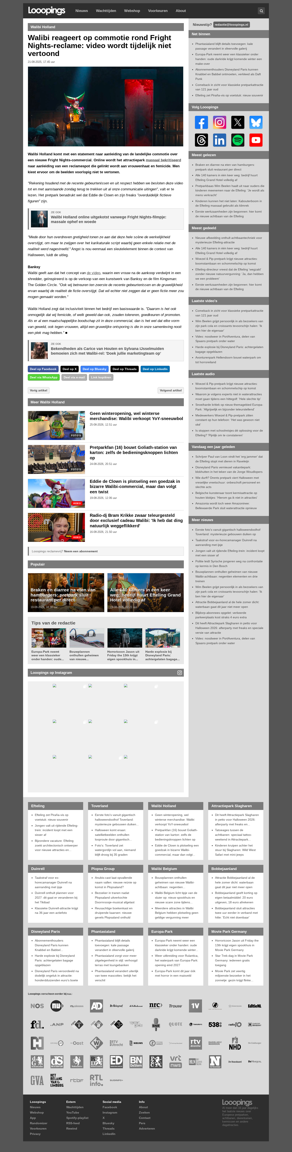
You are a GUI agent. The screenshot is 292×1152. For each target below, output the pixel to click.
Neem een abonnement (81, 551)
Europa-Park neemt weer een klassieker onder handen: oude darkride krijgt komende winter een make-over (228, 59)
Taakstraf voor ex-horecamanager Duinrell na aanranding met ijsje (53, 882)
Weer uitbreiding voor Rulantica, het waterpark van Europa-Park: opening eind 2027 (176, 960)
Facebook (110, 1107)
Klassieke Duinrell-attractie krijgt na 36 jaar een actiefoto (56, 911)
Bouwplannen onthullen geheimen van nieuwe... (84, 655)
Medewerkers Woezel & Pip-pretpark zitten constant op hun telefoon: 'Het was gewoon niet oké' (227, 420)
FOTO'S (76, 435)
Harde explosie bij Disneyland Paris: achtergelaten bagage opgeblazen (55, 960)
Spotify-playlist (77, 1118)
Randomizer (38, 1123)
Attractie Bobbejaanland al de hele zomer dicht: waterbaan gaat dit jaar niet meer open (235, 882)
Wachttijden (106, 11)
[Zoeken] (261, 11)
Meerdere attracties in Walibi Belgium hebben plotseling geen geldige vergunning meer (176, 913)
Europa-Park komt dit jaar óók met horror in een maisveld (175, 973)
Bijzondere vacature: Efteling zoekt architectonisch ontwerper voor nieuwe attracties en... (56, 845)
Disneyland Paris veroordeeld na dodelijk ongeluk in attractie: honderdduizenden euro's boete (57, 975)
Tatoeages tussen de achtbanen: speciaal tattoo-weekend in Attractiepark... (233, 834)
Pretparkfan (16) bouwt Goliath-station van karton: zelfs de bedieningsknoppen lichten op (134, 452)
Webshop (132, 11)
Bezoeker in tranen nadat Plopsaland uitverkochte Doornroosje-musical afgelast (114, 897)
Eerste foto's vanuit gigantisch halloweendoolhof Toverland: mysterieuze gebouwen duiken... (117, 819)
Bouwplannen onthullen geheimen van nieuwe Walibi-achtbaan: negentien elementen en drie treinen (226, 576)
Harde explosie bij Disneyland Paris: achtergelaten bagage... (162, 655)
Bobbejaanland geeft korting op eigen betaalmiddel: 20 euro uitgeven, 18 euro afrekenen (236, 897)
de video (93, 273)
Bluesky (108, 1123)
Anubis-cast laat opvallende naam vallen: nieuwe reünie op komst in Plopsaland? (115, 882)
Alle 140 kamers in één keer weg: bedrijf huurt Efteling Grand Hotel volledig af (145, 594)
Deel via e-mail (74, 377)
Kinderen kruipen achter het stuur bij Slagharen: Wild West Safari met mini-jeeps (235, 850)
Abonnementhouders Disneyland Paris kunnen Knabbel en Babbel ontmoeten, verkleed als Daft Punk (228, 74)
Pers (142, 1123)
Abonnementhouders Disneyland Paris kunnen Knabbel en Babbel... (51, 945)
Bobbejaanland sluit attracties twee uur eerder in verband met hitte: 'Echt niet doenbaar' (236, 913)
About (181, 11)
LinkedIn (109, 1134)
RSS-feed (73, 1123)
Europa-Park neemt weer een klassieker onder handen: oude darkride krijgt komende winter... (176, 945)
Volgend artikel (171, 390)
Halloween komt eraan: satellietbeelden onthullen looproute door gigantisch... (113, 834)
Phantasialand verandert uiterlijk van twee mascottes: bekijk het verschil (116, 975)
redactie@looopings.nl (231, 24)
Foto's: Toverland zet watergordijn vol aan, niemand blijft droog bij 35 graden (115, 850)
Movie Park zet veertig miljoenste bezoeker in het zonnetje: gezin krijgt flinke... (234, 975)
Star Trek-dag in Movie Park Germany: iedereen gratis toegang (234, 960)
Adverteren (147, 1128)
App (33, 1118)
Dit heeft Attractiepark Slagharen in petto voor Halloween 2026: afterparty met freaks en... (237, 819)
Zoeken (144, 1112)
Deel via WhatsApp (44, 377)
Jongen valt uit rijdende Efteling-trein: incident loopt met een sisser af (56, 830)
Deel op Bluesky (94, 369)
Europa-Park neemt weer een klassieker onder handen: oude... (47, 655)
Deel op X (70, 369)
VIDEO (77, 503)
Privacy (35, 1134)
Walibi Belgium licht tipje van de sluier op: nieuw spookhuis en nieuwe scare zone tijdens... (176, 897)
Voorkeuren (158, 11)
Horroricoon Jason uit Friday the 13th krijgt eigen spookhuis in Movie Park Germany (237, 945)
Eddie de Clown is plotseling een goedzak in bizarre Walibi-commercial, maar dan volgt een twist (135, 486)
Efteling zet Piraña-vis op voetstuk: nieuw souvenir (229, 95)
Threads (109, 1128)
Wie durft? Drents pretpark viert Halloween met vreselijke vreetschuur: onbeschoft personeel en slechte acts (227, 482)
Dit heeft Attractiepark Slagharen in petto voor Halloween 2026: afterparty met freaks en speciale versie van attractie (229, 628)
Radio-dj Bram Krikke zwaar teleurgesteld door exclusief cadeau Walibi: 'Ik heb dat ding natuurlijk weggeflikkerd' (136, 520)
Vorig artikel (38, 390)
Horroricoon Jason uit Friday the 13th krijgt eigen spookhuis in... (123, 655)
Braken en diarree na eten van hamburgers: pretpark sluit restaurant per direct (63, 594)
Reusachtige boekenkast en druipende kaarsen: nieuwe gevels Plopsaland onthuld (114, 913)
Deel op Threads (125, 369)
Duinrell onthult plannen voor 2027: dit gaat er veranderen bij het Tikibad (56, 897)
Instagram (110, 1112)
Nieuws (81, 11)
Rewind (71, 1128)
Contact (144, 1118)
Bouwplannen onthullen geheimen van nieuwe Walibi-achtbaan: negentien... (175, 882)
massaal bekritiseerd (163, 160)
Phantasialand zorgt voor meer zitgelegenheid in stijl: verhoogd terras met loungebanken (116, 960)
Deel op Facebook (43, 369)
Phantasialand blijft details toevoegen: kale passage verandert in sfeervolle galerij (114, 945)
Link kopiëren (101, 377)
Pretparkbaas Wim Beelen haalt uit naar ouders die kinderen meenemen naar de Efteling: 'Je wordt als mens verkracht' (229, 190)
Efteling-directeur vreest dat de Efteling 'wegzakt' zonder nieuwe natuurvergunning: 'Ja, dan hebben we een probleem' (229, 274)
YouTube (72, 1112)
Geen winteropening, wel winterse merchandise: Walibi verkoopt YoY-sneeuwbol (174, 819)
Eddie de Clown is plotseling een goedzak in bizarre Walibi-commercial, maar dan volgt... (177, 850)
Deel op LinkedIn (155, 369)
